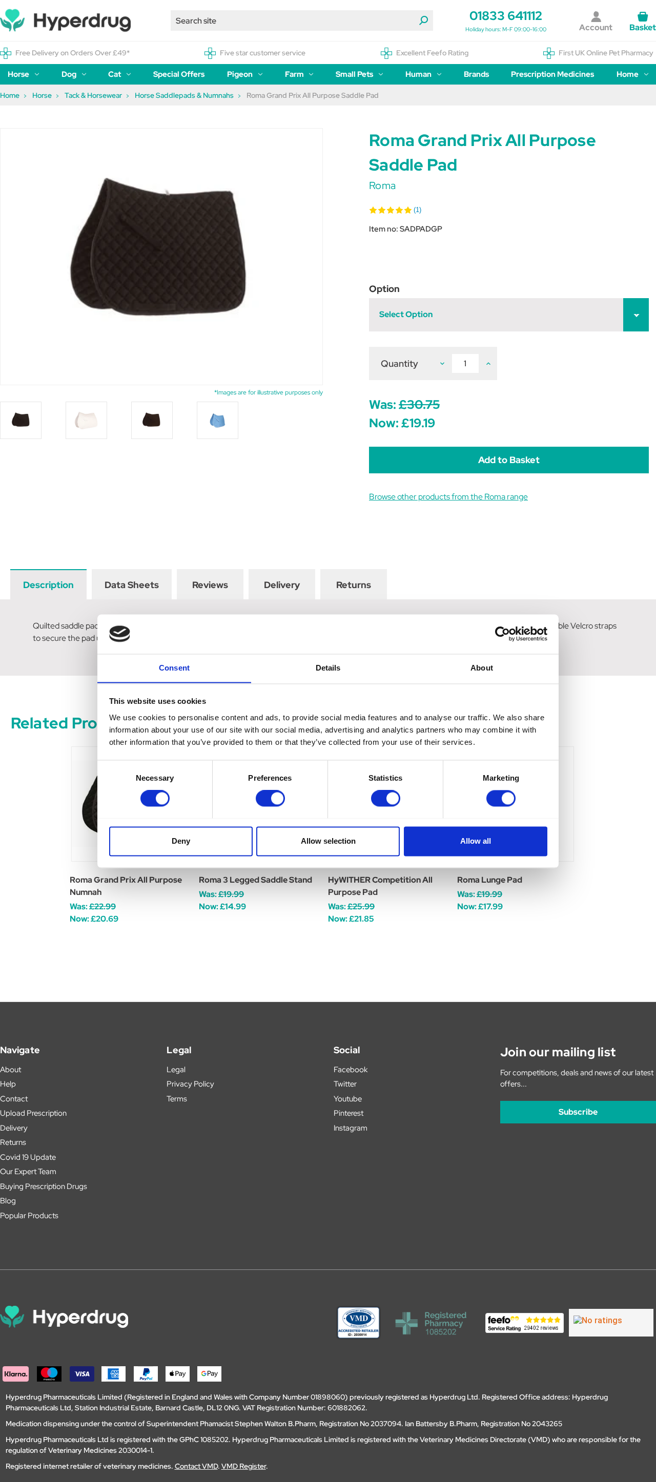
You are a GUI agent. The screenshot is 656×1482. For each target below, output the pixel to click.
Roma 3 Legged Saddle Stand (255, 879)
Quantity (399, 363)
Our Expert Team (28, 1171)
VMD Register (243, 1466)
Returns (353, 585)
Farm (294, 74)
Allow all (475, 841)
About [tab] (481, 667)
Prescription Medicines (552, 74)
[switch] (270, 798)
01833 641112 (505, 16)
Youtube (348, 1099)
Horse (18, 74)
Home (628, 74)
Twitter (345, 1084)
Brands (476, 74)
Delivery (282, 585)
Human (418, 74)
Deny (181, 841)
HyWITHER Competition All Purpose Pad (380, 885)
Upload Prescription (33, 1113)
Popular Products (29, 1215)
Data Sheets (132, 585)
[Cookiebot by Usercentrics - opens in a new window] (502, 633)
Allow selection (328, 841)
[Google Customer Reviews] (611, 1323)
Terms (177, 1099)
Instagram (350, 1128)
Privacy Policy (190, 1084)
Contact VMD (196, 1466)
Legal (176, 1069)
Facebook (350, 1069)
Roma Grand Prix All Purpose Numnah (126, 885)
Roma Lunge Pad (489, 879)
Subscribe (578, 1112)
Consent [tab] (174, 667)
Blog (8, 1201)
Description (48, 585)
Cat (114, 74)
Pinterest (348, 1113)
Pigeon (240, 74)
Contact (14, 1099)
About (10, 1069)
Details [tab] (328, 667)
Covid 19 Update (28, 1157)
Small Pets (354, 74)
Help (8, 1084)
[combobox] (302, 20)
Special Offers (178, 74)
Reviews (210, 585)
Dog (68, 74)
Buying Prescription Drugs (43, 1186)
